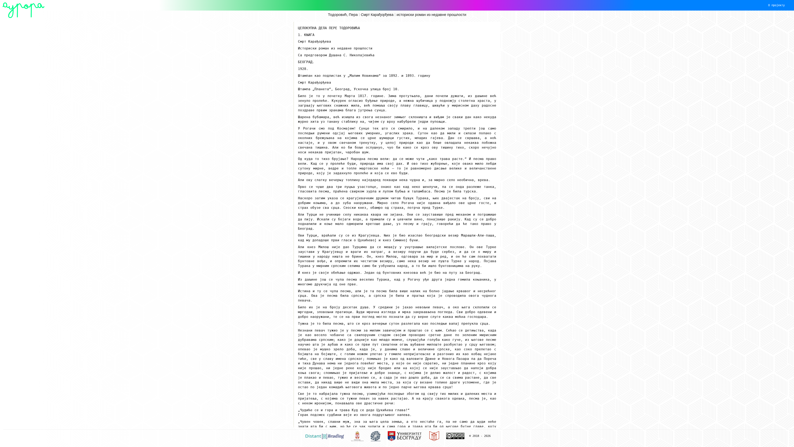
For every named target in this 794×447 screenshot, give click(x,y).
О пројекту (776, 5)
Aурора (23, 5)
